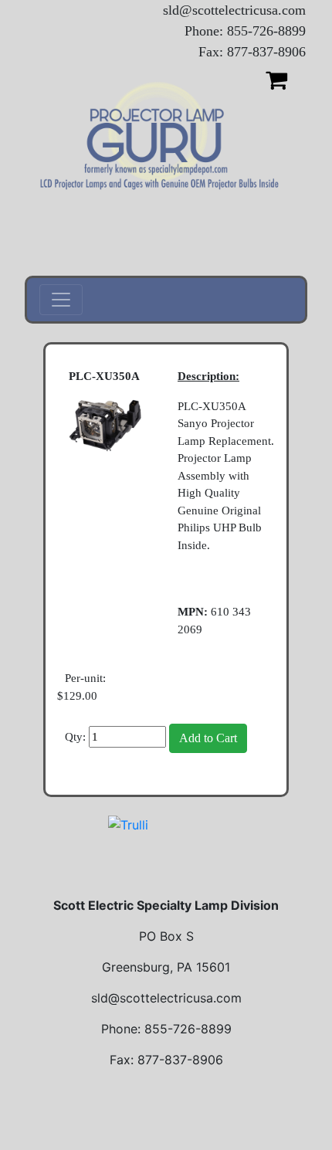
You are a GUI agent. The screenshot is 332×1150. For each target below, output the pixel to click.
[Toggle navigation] (61, 299)
